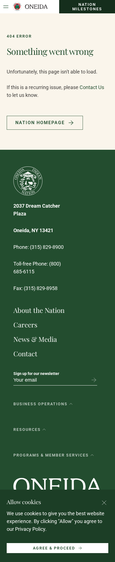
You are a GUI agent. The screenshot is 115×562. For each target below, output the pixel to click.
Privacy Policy (30, 529)
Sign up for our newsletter (36, 373)
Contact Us (92, 87)
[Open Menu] (5, 6)
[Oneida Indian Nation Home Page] (30, 6)
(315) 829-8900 (47, 247)
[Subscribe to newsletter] (93, 380)
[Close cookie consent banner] (104, 503)
